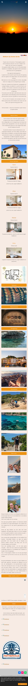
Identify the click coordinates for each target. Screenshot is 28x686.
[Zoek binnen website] (2, 2)
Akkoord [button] (22, 684)
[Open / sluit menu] (25, 2)
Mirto (14, 243)
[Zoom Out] (25, 597)
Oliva (14, 191)
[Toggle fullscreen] (25, 580)
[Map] (14, 588)
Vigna (14, 164)
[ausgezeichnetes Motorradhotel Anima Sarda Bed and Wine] (11, 659)
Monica (14, 217)
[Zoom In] (25, 595)
